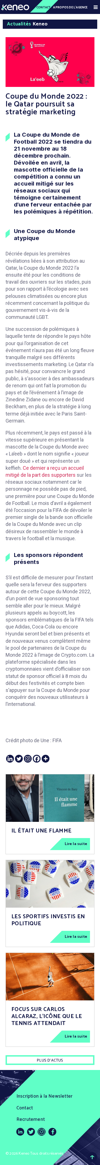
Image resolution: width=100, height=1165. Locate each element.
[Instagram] (28, 759)
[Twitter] (19, 759)
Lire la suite (76, 844)
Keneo (24, 1153)
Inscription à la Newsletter (44, 1096)
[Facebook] (37, 759)
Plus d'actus (50, 1060)
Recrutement (30, 1119)
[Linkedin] (10, 759)
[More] (45, 759)
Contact (43, 7)
